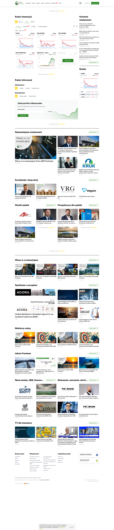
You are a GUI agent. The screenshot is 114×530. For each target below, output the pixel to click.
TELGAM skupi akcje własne (87, 196)
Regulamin (30, 477)
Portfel (59, 3)
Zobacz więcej (93, 62)
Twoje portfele (61, 458)
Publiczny (50, 111)
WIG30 (18, 33)
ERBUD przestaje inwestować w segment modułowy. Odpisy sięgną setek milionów (67, 241)
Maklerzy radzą (33, 469)
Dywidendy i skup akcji (34, 456)
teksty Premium (33, 470)
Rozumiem (71, 526)
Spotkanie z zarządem (34, 467)
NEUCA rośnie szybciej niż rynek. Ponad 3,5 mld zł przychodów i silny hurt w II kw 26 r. (67, 171)
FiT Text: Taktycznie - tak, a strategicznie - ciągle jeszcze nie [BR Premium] (45, 371)
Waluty (42, 3)
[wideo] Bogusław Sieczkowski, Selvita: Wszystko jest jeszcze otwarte (87, 441)
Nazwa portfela (21, 109)
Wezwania (45, 463)
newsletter (45, 470)
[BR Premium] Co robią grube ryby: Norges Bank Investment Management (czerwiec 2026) (24, 371)
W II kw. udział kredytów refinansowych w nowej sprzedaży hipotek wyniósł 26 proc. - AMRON (89, 50)
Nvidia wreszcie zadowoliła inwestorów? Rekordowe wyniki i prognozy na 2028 (87, 25)
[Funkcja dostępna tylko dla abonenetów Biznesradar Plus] (16, 21)
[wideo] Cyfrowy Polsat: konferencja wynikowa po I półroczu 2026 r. (25, 441)
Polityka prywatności (22, 477)
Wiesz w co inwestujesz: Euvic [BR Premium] (34, 161)
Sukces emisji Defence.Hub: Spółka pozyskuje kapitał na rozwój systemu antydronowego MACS (46, 398)
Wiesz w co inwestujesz (35, 465)
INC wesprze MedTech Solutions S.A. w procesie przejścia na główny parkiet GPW (89, 398)
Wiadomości (28, 3)
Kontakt (39, 477)
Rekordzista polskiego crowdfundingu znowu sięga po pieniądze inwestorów (23, 416)
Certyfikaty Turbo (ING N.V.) (49, 461)
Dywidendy (47, 3)
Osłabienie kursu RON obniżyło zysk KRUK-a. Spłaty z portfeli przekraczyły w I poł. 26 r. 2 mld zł (89, 171)
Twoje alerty (60, 456)
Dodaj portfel (23, 115)
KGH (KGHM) (41, 33)
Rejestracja (95, 3)
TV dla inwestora (47, 468)
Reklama (35, 477)
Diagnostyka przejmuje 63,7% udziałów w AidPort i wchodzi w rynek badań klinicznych (66, 223)
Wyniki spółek (33, 458)
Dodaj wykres (68, 60)
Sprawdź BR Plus (51, 74)
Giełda (33, 3)
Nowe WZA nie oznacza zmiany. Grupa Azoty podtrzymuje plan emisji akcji (23, 398)
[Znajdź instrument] (80, 3)
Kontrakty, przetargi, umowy (49, 459)
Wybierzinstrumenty (21, 22)
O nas (16, 477)
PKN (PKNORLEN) (21, 52)
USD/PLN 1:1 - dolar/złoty (44, 52)
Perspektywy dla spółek (35, 460)
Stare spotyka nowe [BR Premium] (67, 344)
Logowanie (87, 3)
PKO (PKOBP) (62, 33)
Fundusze (38, 3)
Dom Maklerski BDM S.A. (45, 479)
